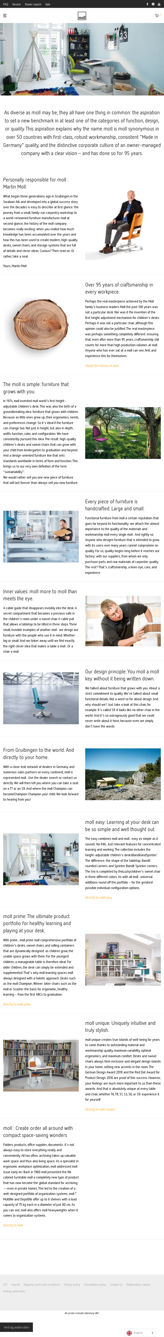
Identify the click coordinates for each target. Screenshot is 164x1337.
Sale (47, 4)
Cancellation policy (95, 1284)
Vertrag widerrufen (14, 1291)
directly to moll (13, 1225)
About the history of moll (101, 365)
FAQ (5, 4)
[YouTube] (159, 4)
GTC (5, 1284)
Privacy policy (72, 1284)
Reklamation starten (139, 1284)
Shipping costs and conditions (42, 1284)
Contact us (116, 1284)
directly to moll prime (17, 1004)
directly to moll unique (100, 1109)
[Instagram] (153, 4)
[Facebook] (147, 4)
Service (16, 4)
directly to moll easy (98, 897)
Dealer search (33, 4)
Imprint (16, 1284)
